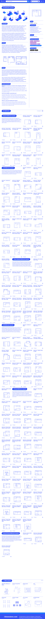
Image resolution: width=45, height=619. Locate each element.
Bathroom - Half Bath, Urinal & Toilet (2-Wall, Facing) (37, 246)
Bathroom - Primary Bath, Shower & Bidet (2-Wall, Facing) (16, 441)
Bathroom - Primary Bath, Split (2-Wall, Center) (6, 454)
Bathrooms (32, 50)
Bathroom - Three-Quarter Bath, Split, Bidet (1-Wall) (6, 311)
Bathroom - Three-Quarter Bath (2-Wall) (27, 272)
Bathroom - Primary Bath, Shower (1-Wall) (38, 415)
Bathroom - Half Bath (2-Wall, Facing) (38, 168)
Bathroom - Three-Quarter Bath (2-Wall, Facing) (17, 272)
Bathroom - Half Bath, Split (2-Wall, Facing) (27, 219)
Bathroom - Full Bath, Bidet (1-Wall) (17, 351)
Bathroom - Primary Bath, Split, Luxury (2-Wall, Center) (38, 560)
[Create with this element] (25, 126)
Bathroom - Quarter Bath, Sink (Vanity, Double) (27, 142)
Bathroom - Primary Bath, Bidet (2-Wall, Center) (6, 415)
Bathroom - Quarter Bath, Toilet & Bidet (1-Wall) (16, 155)
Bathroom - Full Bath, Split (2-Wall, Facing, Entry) (27, 364)
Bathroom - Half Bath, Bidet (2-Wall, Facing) (38, 194)
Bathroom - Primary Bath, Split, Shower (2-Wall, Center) (6, 493)
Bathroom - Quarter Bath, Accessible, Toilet (27, 129)
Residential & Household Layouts (35, 45)
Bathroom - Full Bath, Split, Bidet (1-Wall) (16, 376)
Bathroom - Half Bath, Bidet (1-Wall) (27, 194)
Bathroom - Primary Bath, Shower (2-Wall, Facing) (16, 428)
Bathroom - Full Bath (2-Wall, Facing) (6, 338)
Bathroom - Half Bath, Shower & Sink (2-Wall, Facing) (6, 219)
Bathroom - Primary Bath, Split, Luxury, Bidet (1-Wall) (27, 587)
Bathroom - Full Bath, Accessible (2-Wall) (5, 351)
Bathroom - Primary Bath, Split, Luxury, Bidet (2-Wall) (17, 601)
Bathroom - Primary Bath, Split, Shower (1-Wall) (38, 480)
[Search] (28, 1)
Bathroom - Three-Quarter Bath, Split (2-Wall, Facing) (27, 299)
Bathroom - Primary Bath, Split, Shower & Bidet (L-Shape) (16, 520)
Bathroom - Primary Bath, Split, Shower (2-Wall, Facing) (16, 493)
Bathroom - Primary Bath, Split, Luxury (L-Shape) (38, 574)
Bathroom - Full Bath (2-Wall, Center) (38, 325)
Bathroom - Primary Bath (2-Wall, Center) (6, 402)
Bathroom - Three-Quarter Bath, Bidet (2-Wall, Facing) (27, 286)
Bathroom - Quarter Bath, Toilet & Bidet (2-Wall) (27, 155)
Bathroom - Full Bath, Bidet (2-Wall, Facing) (27, 351)
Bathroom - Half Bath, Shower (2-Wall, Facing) (27, 206)
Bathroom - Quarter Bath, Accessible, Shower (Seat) (6, 129)
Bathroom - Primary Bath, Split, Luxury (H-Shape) (27, 574)
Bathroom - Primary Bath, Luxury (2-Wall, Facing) (6, 546)
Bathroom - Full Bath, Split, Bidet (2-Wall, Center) (27, 376)
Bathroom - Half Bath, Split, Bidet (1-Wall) (6, 233)
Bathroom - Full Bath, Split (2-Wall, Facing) (38, 364)
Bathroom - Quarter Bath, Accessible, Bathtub (27, 116)
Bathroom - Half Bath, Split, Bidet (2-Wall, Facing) (17, 233)
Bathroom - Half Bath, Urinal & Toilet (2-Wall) (5, 259)
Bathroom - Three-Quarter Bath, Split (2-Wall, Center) (17, 299)
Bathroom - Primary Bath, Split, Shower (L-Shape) (38, 492)
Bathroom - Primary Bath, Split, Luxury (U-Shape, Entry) (6, 588)
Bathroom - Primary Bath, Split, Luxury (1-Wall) (27, 560)
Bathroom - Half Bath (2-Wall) (6, 181)
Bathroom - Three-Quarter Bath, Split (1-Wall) (6, 299)
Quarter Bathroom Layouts (34, 26)
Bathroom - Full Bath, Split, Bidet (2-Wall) (6, 389)
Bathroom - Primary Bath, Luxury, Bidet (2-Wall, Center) (38, 547)
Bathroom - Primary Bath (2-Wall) (27, 402)
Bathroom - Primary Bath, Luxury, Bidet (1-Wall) (27, 546)
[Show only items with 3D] (42, 111)
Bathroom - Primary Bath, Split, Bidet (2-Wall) (6, 480)
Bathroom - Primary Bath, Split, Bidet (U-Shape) (27, 480)
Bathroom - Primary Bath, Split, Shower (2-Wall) (27, 492)
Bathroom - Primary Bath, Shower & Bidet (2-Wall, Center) (6, 441)
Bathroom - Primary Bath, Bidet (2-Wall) (27, 415)
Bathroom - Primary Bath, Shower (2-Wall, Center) (6, 428)
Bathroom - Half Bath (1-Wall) (27, 168)
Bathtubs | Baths (33, 42)
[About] (41, 1)
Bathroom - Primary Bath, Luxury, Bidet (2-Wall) (16, 560)
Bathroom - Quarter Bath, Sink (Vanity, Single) (38, 142)
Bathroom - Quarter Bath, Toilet (6, 155)
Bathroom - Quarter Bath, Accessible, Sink (16, 129)
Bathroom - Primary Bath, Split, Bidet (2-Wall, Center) (27, 467)
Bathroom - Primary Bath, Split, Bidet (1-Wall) (16, 467)
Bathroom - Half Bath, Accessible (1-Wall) (16, 181)
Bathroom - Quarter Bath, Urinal (38, 155)
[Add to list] (24, 126)
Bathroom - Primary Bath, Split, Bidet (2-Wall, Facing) (38, 467)
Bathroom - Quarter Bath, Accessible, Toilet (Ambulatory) (38, 129)
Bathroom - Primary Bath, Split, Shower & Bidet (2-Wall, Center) (27, 506)
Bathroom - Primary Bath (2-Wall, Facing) (16, 402)
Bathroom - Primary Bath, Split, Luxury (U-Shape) (16, 587)
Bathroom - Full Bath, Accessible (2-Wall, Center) (27, 338)
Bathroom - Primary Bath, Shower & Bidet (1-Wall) (38, 428)
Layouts (3, 5)
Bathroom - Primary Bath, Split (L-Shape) (38, 454)
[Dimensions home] (3, 1)
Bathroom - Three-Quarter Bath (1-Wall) (38, 259)
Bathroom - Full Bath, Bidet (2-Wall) (38, 351)
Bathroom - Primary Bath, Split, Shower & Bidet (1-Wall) (16, 506)
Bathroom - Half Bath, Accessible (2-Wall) (37, 181)
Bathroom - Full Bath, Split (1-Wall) (6, 364)
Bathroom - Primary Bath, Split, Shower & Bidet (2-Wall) (6, 520)
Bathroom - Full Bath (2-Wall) (16, 338)
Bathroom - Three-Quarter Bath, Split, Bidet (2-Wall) (38, 311)
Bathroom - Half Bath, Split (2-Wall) (38, 219)
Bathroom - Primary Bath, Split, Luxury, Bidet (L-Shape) (38, 601)
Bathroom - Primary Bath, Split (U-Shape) (6, 467)
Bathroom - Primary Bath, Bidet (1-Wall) (38, 402)
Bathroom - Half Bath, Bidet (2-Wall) (6, 206)
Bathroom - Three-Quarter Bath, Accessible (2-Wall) (6, 286)
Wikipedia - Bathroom (33, 23)
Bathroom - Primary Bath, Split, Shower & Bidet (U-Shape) (27, 520)
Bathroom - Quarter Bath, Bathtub (6, 142)
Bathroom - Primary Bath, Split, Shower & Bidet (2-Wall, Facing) (38, 506)
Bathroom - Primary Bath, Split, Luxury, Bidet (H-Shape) (27, 601)
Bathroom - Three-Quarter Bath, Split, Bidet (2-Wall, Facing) (27, 312)
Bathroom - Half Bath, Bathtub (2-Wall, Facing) (16, 194)
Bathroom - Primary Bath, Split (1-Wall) (38, 440)
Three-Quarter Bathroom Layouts (35, 28)
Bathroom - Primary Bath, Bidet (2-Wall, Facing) (16, 415)
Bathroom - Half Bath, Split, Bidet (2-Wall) (27, 233)
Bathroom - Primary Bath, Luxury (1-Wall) (27, 533)
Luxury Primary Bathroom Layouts (35, 31)
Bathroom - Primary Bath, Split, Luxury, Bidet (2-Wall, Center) (38, 588)
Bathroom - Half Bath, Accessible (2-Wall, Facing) (27, 181)
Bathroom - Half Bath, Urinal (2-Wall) (16, 246)
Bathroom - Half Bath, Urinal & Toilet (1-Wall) (26, 246)
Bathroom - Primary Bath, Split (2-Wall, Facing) (16, 454)
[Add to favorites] (23, 126)
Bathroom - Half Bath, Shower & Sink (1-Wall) (37, 206)
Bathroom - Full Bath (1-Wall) (27, 325)
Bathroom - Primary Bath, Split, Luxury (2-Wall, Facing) (6, 574)
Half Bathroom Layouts (34, 27)
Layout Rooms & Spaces (8, 5)
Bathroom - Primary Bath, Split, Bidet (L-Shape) (16, 480)
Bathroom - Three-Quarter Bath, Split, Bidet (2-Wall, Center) (17, 312)
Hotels (36, 50)
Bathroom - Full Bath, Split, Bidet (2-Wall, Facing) (38, 376)
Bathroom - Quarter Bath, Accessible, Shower (38, 116)
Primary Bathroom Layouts (34, 30)
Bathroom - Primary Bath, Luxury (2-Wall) (16, 546)
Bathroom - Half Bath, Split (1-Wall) (17, 219)
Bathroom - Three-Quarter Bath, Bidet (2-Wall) (38, 286)
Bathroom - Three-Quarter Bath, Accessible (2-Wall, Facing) (38, 272)
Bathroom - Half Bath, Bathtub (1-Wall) (5, 194)
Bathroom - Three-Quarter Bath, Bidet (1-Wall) (17, 286)
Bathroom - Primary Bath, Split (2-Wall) (27, 454)
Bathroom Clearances (33, 36)
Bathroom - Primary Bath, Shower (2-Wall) (27, 428)
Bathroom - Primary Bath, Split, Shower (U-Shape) (6, 506)
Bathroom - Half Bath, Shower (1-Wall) (16, 206)
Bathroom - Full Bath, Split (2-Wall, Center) (16, 364)
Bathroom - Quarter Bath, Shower (16, 142)
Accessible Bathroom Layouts (35, 32)
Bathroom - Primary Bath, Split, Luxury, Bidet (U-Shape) (16, 615)
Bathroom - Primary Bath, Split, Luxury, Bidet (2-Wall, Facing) (6, 601)
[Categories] (43, 1)
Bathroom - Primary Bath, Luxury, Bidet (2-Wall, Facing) (6, 560)
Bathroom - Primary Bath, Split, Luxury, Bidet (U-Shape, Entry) (6, 615)
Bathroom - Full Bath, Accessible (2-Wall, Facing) (38, 338)
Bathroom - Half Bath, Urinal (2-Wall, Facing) (5, 246)
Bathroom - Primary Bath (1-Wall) (38, 389)
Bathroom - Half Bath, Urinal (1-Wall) (37, 233)
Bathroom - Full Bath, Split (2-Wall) (6, 376)
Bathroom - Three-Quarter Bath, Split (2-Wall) (38, 299)
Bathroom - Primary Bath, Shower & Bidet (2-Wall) (27, 440)
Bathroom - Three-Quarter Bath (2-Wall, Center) (6, 272)
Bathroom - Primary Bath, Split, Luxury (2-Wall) (16, 574)
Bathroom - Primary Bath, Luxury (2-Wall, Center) (38, 533)
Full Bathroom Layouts (34, 29)
